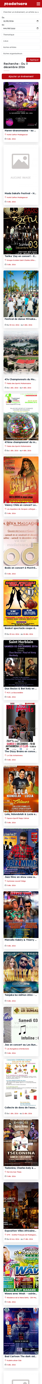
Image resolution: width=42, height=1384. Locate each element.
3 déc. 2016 (11, 139)
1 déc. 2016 (13, 388)
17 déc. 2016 (28, 1239)
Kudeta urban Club (13, 1360)
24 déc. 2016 (28, 634)
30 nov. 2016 (14, 325)
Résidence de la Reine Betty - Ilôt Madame (23, 1298)
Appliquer (34, 60)
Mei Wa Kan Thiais (13, 1172)
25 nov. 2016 (14, 634)
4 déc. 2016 (27, 325)
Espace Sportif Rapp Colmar (17, 818)
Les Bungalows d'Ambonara (17, 1049)
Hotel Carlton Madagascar (17, 135)
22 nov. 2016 (14, 1239)
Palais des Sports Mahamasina (18, 383)
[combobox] (21, 34)
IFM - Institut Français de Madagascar (22, 1235)
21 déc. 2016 (27, 1113)
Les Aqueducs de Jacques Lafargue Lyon (22, 509)
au (3, 25)
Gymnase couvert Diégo (16, 881)
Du (3, 17)
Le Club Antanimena (14, 755)
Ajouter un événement (21, 76)
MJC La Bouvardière (14, 693)
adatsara (17, 3)
